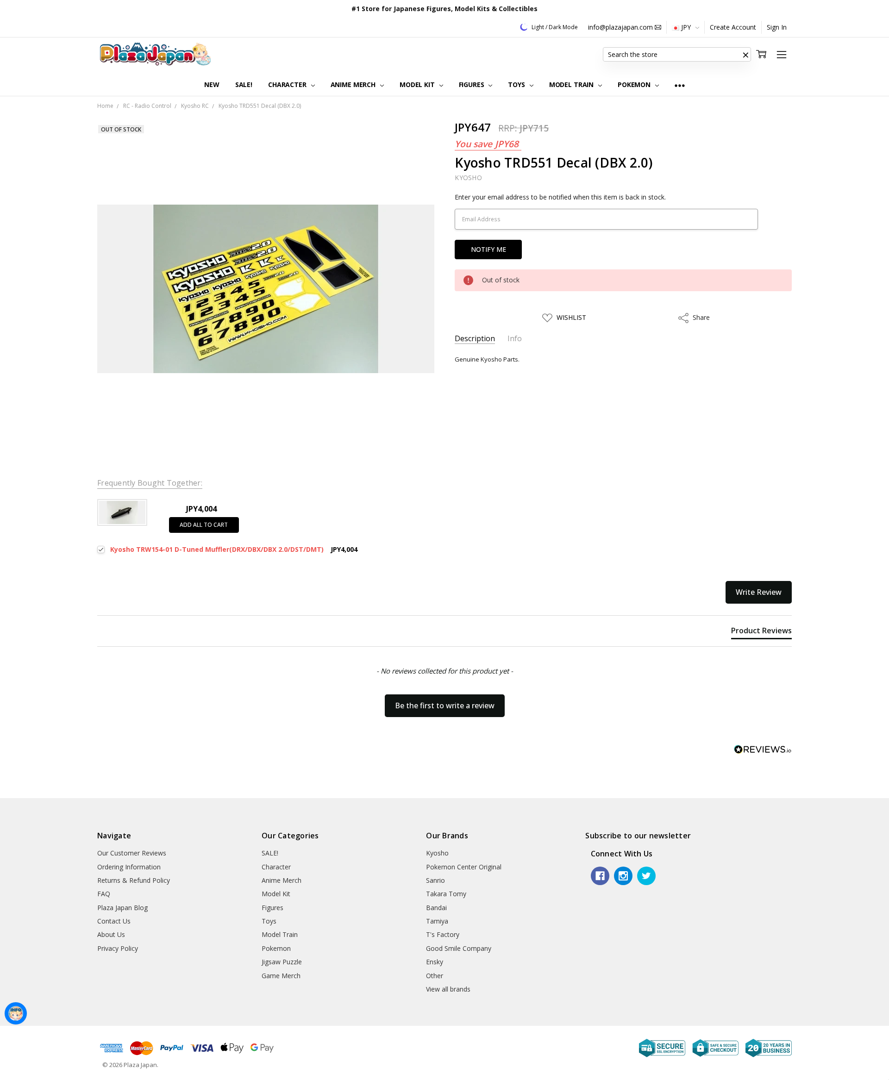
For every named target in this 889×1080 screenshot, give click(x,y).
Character (288, 84)
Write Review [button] (759, 592)
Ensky (434, 961)
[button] (745, 54)
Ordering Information (129, 866)
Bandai (436, 907)
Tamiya (437, 921)
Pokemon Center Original (463, 866)
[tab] (761, 632)
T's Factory (442, 934)
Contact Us (114, 921)
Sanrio (435, 880)
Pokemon (635, 84)
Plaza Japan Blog (122, 907)
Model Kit (418, 84)
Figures (472, 84)
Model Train (572, 84)
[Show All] (680, 85)
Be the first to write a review (445, 705)
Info (514, 338)
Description (475, 338)
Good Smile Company (458, 948)
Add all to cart (204, 525)
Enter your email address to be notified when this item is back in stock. (560, 197)
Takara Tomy (446, 893)
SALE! (243, 84)
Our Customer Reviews (131, 853)
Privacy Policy (117, 948)
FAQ (103, 893)
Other (434, 975)
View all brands (448, 989)
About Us (111, 934)
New (211, 84)
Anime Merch (354, 84)
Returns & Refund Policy (133, 880)
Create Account (733, 27)
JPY (686, 27)
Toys (517, 84)
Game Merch (281, 975)
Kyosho (437, 853)
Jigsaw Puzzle (282, 961)
